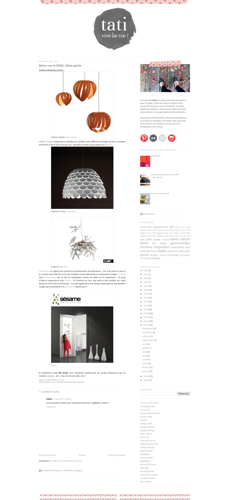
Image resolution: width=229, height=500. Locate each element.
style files (144, 468)
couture (165, 239)
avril (145, 359)
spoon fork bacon (148, 464)
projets (154, 254)
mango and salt (147, 447)
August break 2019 (148, 236)
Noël (153, 251)
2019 (145, 294)
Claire (149, 239)
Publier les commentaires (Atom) (66, 461)
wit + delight (145, 481)
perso (144, 255)
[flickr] (153, 141)
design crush (146, 423)
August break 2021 (182, 236)
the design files (147, 471)
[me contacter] (162, 141)
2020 (145, 290)
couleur (157, 239)
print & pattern (147, 457)
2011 (145, 325)
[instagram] (172, 141)
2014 (145, 313)
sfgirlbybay (145, 461)
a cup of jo (145, 410)
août (145, 344)
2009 (145, 380)
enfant (163, 243)
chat (142, 239)
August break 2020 (182, 227)
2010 (145, 376)
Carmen (121, 274)
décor (60, 382)
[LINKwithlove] (147, 214)
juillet (145, 348)
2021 (145, 286)
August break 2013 (148, 230)
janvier (146, 371)
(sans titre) (155, 156)
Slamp (65, 267)
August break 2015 (182, 230)
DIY (154, 243)
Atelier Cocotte (71, 137)
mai (144, 355)
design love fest (147, 427)
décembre (148, 328)
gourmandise (180, 243)
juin (144, 352)
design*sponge (147, 430)
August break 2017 (165, 233)
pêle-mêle (184, 251)
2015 (145, 309)
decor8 (143, 420)
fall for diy (144, 437)
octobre (146, 336)
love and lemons (147, 440)
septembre (148, 340)
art (53, 382)
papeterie (172, 251)
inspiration (70, 382)
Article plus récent (47, 455)
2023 (145, 278)
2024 (145, 274)
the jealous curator (149, 474)
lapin (187, 247)
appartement (161, 226)
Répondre (51, 406)
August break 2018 (182, 233)
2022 (145, 282)
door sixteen (146, 434)
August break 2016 (148, 233)
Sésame (53, 365)
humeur (146, 247)
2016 (145, 305)
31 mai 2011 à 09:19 (62, 399)
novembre (148, 332)
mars (145, 363)
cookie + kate (146, 416)
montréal (145, 251)
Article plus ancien (117, 455)
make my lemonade (149, 444)
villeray (148, 258)
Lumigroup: (44, 271)
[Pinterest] (144, 141)
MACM (108, 144)
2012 (145, 321)
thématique (173, 254)
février (146, 367)
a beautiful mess (147, 406)
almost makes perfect (150, 413)
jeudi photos (177, 247)
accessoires (146, 226)
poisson (68, 286)
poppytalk (144, 454)
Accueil (82, 455)
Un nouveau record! (159, 193)
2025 (145, 270)
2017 (145, 301)
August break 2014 (165, 230)
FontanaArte (71, 211)
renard (163, 255)
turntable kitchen (148, 478)
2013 (145, 317)
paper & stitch (146, 450)
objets (80, 382)
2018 (145, 297)
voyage (156, 258)
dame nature (180, 239)
